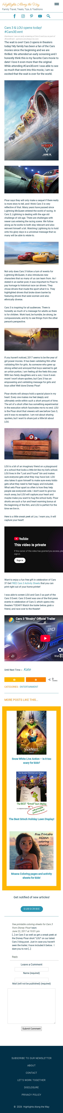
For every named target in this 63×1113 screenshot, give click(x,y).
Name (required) (31, 973)
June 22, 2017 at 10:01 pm (26, 931)
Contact (31, 1072)
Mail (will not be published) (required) (31, 983)
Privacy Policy (31, 1094)
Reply (15, 956)
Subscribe (32, 908)
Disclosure (31, 1087)
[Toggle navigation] (57, 4)
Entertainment (29, 686)
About (31, 1065)
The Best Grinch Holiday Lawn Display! (31, 819)
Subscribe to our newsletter (32, 1058)
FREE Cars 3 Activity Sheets (26, 583)
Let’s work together (31, 1080)
